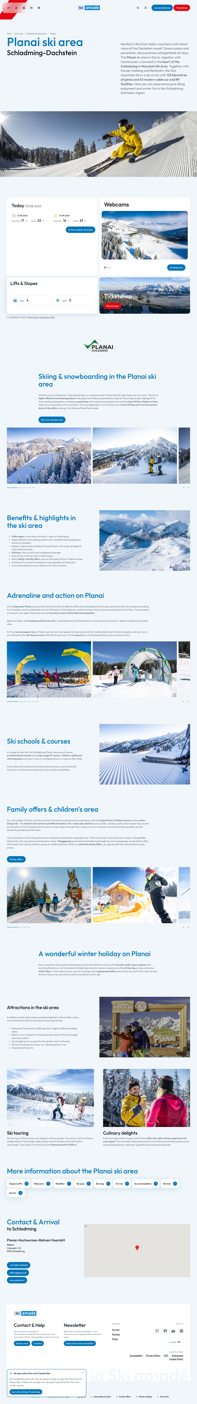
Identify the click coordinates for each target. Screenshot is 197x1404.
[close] (83, 1372)
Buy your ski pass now (52, 419)
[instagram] (157, 1331)
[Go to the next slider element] (188, 487)
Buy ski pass (113, 305)
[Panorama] (38, 7)
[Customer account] (145, 7)
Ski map (100, 1183)
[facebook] (165, 1331)
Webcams (39, 1183)
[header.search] (138, 7)
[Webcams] (31, 7)
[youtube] (173, 1331)
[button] (194, 174)
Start (9, 33)
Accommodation (142, 1183)
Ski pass (80, 1183)
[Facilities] (23, 7)
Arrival (119, 1183)
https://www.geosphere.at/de (41, 317)
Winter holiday (145, 1396)
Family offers (125, 1396)
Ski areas (19, 33)
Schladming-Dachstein (36, 33)
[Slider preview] (183, 487)
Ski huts (167, 1183)
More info (164, 1396)
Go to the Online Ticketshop (26, 1391)
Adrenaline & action (102, 1396)
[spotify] (181, 1331)
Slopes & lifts (15, 1183)
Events (12, 1192)
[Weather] (16, 7)
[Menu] (8, 8)
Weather (60, 1183)
